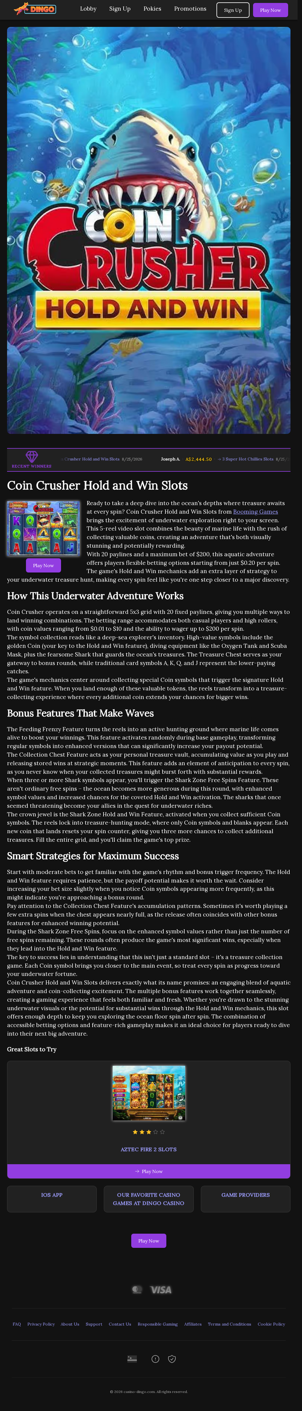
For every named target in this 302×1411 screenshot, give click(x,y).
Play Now (270, 10)
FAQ (17, 1324)
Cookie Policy (271, 1324)
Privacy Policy (41, 1324)
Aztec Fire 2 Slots (149, 1149)
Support (94, 1324)
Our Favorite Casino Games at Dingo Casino (148, 1198)
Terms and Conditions (229, 1324)
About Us (70, 1324)
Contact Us (120, 1324)
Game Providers (245, 1194)
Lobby (88, 8)
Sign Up (120, 8)
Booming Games (255, 511)
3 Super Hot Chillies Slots (203, 459)
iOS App (52, 1194)
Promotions (190, 8)
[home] (38, 15)
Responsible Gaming (158, 1324)
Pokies (152, 8)
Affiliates (193, 1324)
